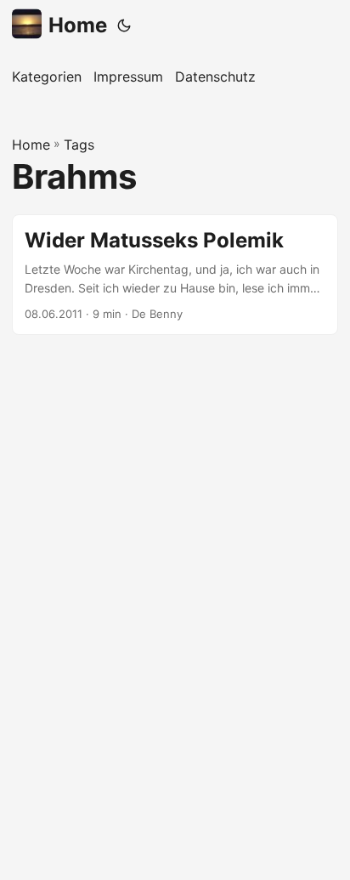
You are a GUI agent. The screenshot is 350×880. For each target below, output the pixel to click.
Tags (79, 144)
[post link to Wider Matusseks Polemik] (175, 275)
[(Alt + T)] (124, 25)
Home (77, 25)
